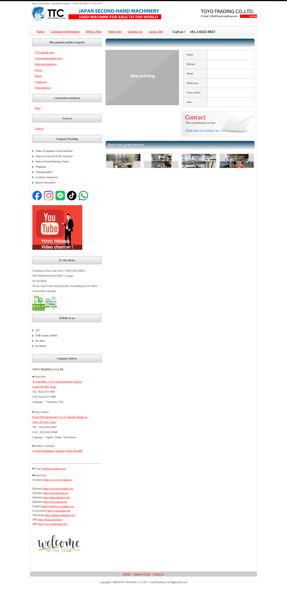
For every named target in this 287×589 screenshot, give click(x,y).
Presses (38, 70)
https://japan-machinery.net (56, 497)
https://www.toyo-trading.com (58, 488)
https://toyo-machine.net (55, 501)
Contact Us (135, 31)
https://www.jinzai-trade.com (52, 524)
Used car (39, 128)
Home (41, 31)
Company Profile (141, 574)
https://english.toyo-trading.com (58, 506)
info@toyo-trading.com (54, 468)
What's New (94, 31)
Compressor (41, 81)
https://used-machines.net (55, 493)
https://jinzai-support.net (50, 519)
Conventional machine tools (48, 58)
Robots (38, 75)
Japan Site (156, 31)
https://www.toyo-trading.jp (58, 479)
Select (38, 108)
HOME (126, 574)
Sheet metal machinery (46, 64)
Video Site (114, 31)
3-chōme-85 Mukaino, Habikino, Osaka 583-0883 (57, 450)
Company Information (65, 31)
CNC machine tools (44, 52)
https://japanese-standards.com (60, 515)
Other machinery (43, 87)
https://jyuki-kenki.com (58, 510)
